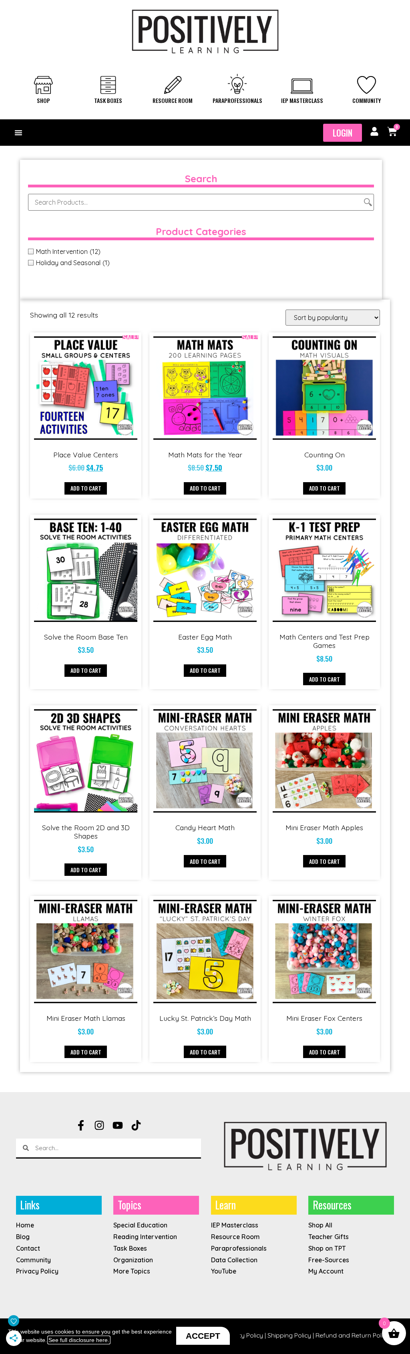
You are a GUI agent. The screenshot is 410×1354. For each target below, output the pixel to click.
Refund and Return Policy (353, 1335)
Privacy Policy (243, 1335)
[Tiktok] (136, 1125)
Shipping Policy (289, 1335)
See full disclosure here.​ (78, 1340)
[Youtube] (118, 1125)
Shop (43, 100)
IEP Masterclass (302, 100)
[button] (18, 133)
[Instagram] (99, 1125)
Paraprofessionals (237, 100)
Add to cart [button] (85, 488)
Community (366, 100)
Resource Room (173, 100)
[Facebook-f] (81, 1125)
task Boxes (108, 100)
